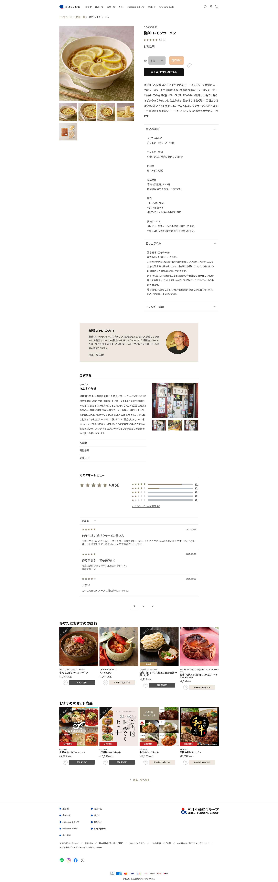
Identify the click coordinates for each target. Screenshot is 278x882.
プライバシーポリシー (68, 843)
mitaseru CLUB (166, 7)
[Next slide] (153, 606)
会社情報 (66, 835)
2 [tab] (143, 605)
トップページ (65, 16)
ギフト (121, 7)
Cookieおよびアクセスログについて (193, 843)
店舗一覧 (111, 7)
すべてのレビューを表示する (146, 506)
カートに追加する (122, 682)
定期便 (88, 7)
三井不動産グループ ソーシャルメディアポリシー (80, 847)
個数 (145, 60)
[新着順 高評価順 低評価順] (139, 520)
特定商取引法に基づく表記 (111, 843)
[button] (159, 425)
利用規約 (89, 843)
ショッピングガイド (137, 843)
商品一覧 (99, 7)
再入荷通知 (82, 682)
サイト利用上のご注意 (161, 843)
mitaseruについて (135, 7)
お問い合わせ (100, 829)
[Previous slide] (125, 606)
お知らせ (151, 7)
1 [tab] (134, 605)
